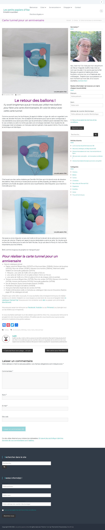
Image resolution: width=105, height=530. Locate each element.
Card (28, 330)
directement (6, 302)
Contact (78, 7)
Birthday (24, 330)
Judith (19, 94)
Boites (74, 175)
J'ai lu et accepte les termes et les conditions (20, 510)
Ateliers (74, 172)
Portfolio (75, 189)
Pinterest (50, 307)
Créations (75, 180)
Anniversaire (17, 330)
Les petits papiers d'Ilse (16, 9)
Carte (33, 330)
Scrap (74, 192)
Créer (42, 7)
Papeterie (75, 186)
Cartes (76, 20)
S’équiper (67, 7)
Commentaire (7, 371)
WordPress (70, 527)
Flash (47, 527)
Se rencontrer (54, 7)
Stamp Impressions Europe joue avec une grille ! (87, 161)
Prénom (73, 93)
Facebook (31, 307)
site (44, 300)
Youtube (39, 307)
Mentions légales (36, 14)
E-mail (4, 406)
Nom (4, 395)
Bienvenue (33, 7)
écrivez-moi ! (82, 81)
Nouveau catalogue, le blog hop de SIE (84, 148)
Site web (5, 417)
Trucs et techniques (78, 195)
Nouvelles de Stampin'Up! (80, 183)
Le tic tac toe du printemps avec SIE (83, 145)
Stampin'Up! (39, 330)
